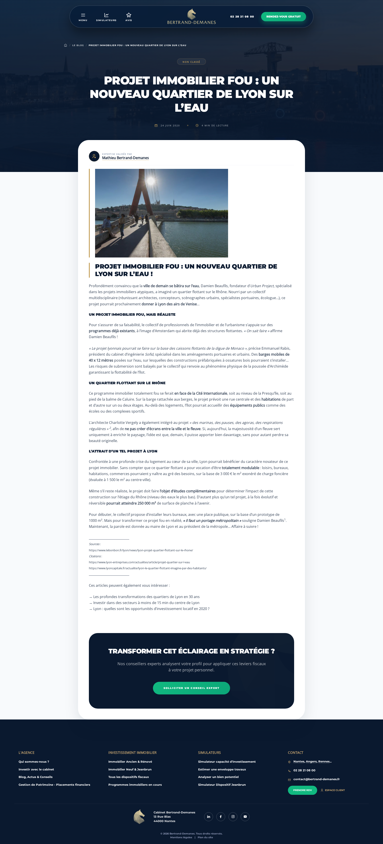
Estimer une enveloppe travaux (222, 769)
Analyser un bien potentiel (218, 777)
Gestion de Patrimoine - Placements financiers (54, 784)
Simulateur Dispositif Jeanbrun (222, 784)
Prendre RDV (302, 790)
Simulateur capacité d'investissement (227, 761)
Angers (311, 761)
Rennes (324, 761)
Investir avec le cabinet (36, 769)
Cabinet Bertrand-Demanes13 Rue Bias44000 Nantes (174, 817)
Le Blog (78, 45)
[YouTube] (245, 816)
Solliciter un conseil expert (192, 688)
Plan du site (205, 837)
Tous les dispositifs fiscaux (128, 777)
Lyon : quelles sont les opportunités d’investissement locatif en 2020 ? (151, 608)
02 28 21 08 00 (242, 16)
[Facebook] (220, 816)
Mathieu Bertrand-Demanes (125, 157)
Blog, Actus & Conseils (36, 777)
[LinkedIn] (208, 816)
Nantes (298, 761)
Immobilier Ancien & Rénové (130, 761)
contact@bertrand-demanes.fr (316, 779)
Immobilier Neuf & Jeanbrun (130, 769)
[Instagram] (233, 816)
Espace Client (335, 790)
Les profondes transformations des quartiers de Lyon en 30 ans (146, 596)
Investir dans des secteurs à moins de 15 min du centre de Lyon (146, 602)
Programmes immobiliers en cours (135, 784)
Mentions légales (181, 837)
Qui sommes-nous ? (34, 761)
